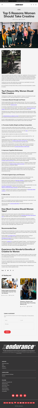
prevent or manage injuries (7, 186)
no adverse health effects (14, 203)
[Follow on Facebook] (21, 395)
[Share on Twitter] (8, 270)
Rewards (3, 375)
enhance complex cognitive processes (17, 163)
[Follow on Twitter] (25, 395)
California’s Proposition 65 (7, 382)
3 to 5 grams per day (12, 235)
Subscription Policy (5, 385)
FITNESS (19, 9)
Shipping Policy (5, 383)
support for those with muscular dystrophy (10, 187)
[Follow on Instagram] (17, 395)
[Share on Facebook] (5, 270)
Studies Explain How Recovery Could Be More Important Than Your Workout (9, 292)
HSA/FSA (3, 366)
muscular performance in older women (22, 146)
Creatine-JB (9, 241)
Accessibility (4, 391)
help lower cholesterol (19, 180)
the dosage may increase (6, 238)
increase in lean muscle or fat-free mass (19, 140)
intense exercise (14, 104)
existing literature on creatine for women (10, 115)
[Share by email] (13, 270)
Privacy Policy (24, 315)
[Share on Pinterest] (11, 270)
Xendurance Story (5, 363)
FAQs (3, 365)
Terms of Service (31, 315)
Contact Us (4, 368)
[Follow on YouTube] (13, 395)
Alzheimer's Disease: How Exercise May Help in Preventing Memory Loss (27, 303)
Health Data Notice (5, 389)
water (26, 130)
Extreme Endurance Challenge (7, 374)
